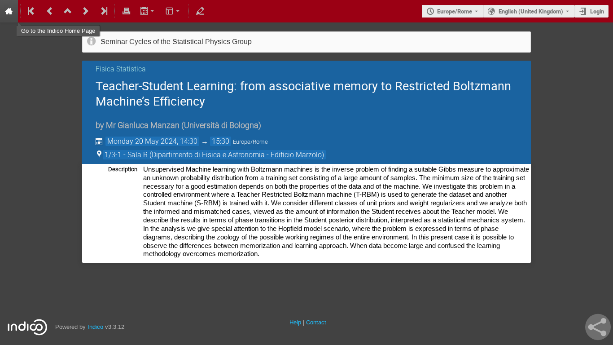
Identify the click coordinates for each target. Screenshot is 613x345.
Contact (316, 322)
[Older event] (50, 11)
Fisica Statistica (121, 69)
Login (597, 11)
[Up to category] (68, 11)
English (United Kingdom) (531, 11)
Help (295, 322)
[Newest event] (103, 11)
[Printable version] (126, 11)
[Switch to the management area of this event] (200, 11)
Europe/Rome (454, 11)
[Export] (148, 11)
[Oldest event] (32, 11)
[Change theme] (173, 11)
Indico (95, 327)
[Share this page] (598, 327)
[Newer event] (86, 11)
